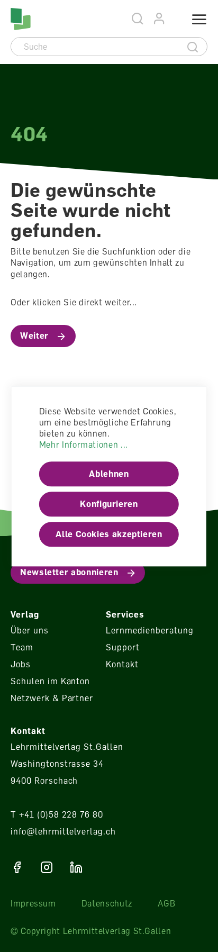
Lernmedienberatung (149, 630)
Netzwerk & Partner (52, 698)
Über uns (30, 630)
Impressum (33, 903)
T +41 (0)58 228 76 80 (57, 814)
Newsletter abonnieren (69, 572)
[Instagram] (46, 867)
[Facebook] (17, 867)
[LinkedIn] (76, 867)
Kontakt (122, 664)
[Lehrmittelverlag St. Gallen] (21, 19)
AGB (167, 903)
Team (22, 647)
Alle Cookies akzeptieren (109, 534)
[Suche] (193, 47)
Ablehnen (109, 474)
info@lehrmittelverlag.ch (63, 831)
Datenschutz (106, 903)
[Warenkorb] (174, 19)
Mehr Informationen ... (83, 445)
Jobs (21, 664)
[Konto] (159, 19)
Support (123, 647)
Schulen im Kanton (50, 681)
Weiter (34, 335)
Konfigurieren (109, 504)
